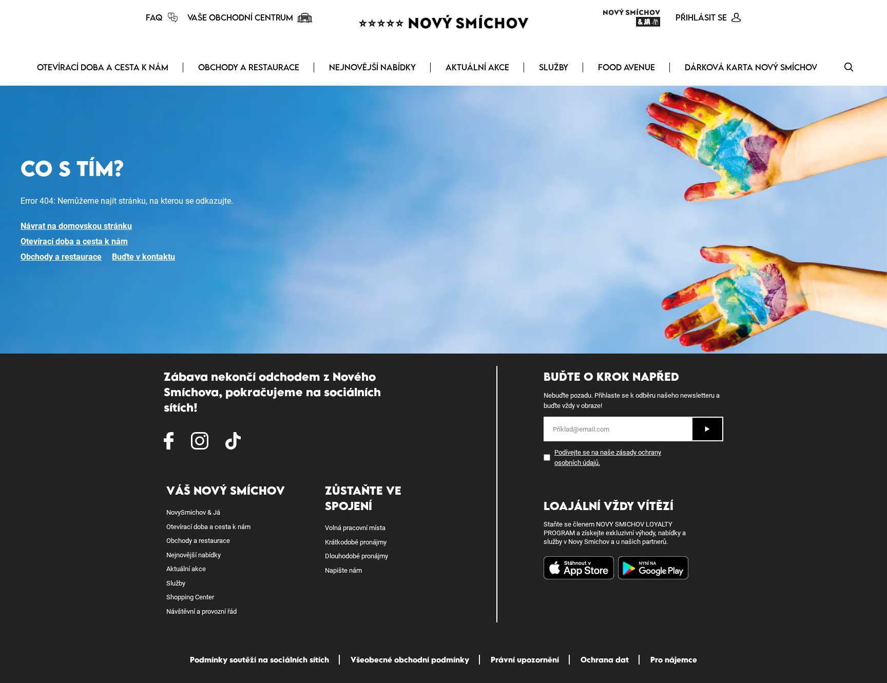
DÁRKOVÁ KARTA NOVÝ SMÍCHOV (751, 67)
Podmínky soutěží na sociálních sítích (259, 659)
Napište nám (343, 570)
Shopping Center (190, 597)
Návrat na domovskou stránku (76, 226)
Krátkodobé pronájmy (356, 542)
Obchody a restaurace (248, 67)
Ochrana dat (605, 659)
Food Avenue (626, 67)
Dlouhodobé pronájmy (356, 556)
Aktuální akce (477, 67)
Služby (553, 67)
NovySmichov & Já (193, 512)
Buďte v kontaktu (143, 257)
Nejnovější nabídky (372, 67)
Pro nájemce (673, 659)
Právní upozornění (525, 659)
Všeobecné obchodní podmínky (410, 659)
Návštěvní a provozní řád (201, 611)
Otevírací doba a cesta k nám (102, 67)
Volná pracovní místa (355, 528)
